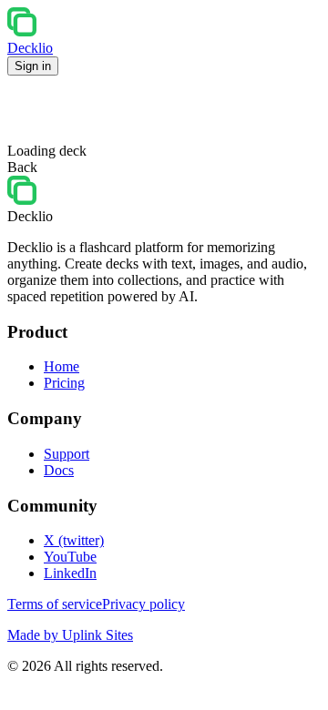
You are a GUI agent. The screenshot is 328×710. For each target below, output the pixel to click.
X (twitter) (74, 540)
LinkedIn (70, 573)
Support (66, 454)
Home (61, 366)
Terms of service (54, 604)
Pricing (64, 382)
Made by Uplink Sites (70, 635)
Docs (59, 470)
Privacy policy (143, 604)
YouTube (70, 556)
